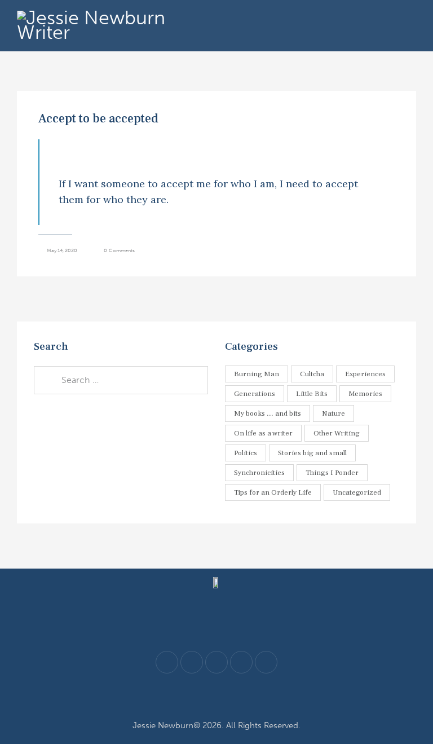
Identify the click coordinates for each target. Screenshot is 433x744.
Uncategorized (357, 492)
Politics (245, 452)
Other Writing (336, 433)
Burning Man (256, 373)
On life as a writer (263, 433)
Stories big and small (312, 452)
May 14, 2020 (62, 250)
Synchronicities (259, 472)
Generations (254, 393)
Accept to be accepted (98, 118)
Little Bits (312, 393)
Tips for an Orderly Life (273, 492)
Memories (365, 393)
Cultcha (312, 373)
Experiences (365, 373)
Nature (333, 413)
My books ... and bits (267, 413)
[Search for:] (121, 379)
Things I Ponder (332, 472)
